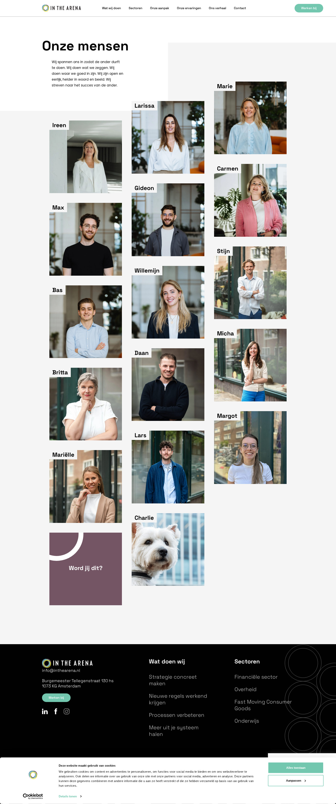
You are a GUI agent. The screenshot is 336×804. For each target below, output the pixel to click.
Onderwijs (246, 720)
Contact (240, 8)
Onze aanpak (159, 8)
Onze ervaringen (189, 8)
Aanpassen (293, 780)
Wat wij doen (111, 8)
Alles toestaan (295, 767)
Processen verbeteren (176, 715)
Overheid (245, 689)
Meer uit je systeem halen (174, 730)
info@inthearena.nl (61, 670)
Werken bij (309, 8)
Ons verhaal (217, 8)
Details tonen (68, 796)
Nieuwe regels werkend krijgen (178, 699)
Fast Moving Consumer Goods (263, 705)
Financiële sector (256, 676)
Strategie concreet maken (173, 680)
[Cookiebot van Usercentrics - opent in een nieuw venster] (33, 796)
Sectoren (135, 8)
